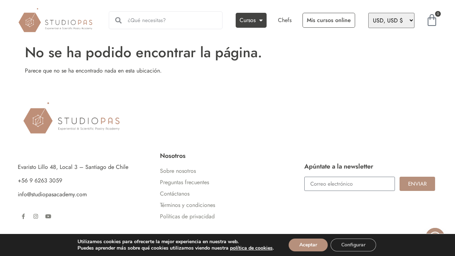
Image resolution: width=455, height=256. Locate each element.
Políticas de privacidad (187, 216)
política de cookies (251, 248)
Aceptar (308, 244)
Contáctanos (174, 194)
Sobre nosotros (178, 171)
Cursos (248, 20)
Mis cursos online (329, 20)
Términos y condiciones (187, 205)
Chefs (284, 20)
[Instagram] (35, 216)
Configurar (353, 244)
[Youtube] (48, 216)
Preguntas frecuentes (184, 182)
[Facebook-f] (23, 216)
